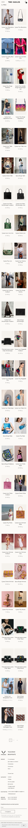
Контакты (10, 766)
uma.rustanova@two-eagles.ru (16, 791)
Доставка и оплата (13, 761)
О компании (11, 759)
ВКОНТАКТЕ (12, 754)
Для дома (10, 784)
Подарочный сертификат (11, 787)
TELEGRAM (11, 752)
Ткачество (10, 773)
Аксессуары (11, 781)
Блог (9, 768)
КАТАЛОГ (3, 777)
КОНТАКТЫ (4, 791)
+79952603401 (11, 793)
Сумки (9, 777)
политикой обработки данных (11, 816)
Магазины (10, 764)
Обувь (9, 779)
